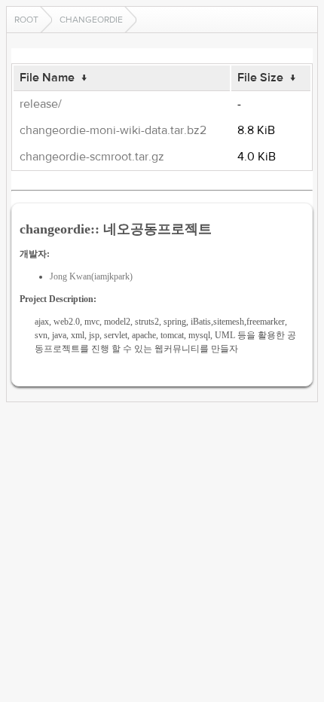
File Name (47, 77)
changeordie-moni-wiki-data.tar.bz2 (113, 130)
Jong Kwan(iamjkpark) (91, 276)
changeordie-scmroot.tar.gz (92, 156)
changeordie (91, 20)
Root (26, 20)
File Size (260, 77)
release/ (41, 103)
